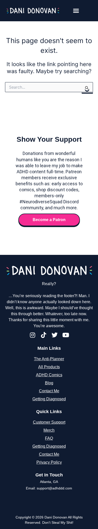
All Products (49, 367)
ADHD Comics (49, 375)
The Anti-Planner (49, 359)
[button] (76, 11)
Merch (49, 430)
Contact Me (49, 391)
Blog (49, 383)
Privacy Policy (49, 462)
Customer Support (49, 422)
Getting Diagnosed (49, 399)
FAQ (49, 438)
